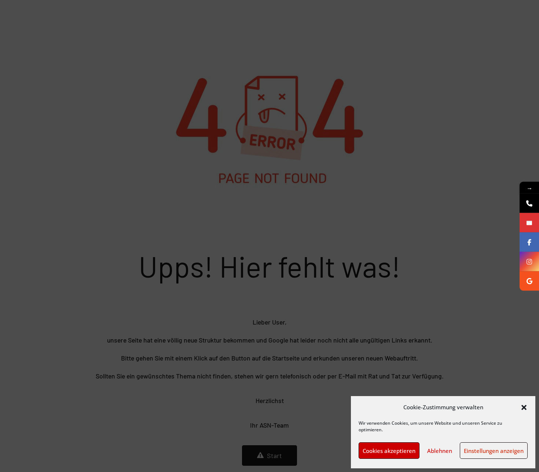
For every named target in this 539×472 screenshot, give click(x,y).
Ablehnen (439, 450)
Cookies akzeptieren (389, 450)
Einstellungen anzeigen (494, 450)
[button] (524, 407)
